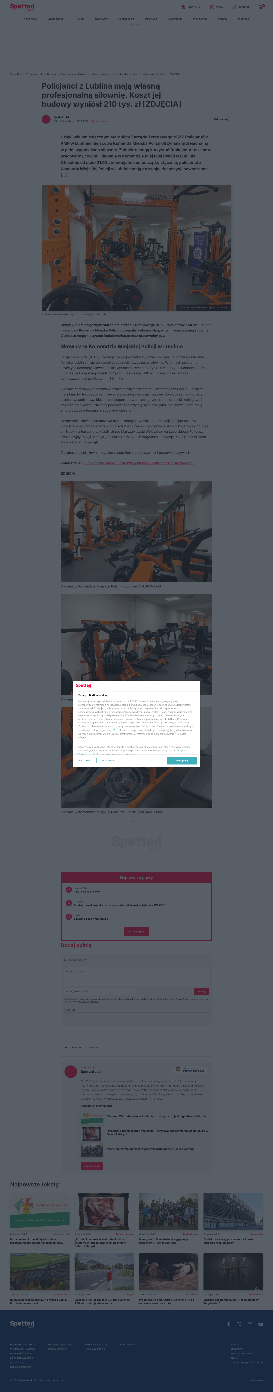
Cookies (97, 754)
